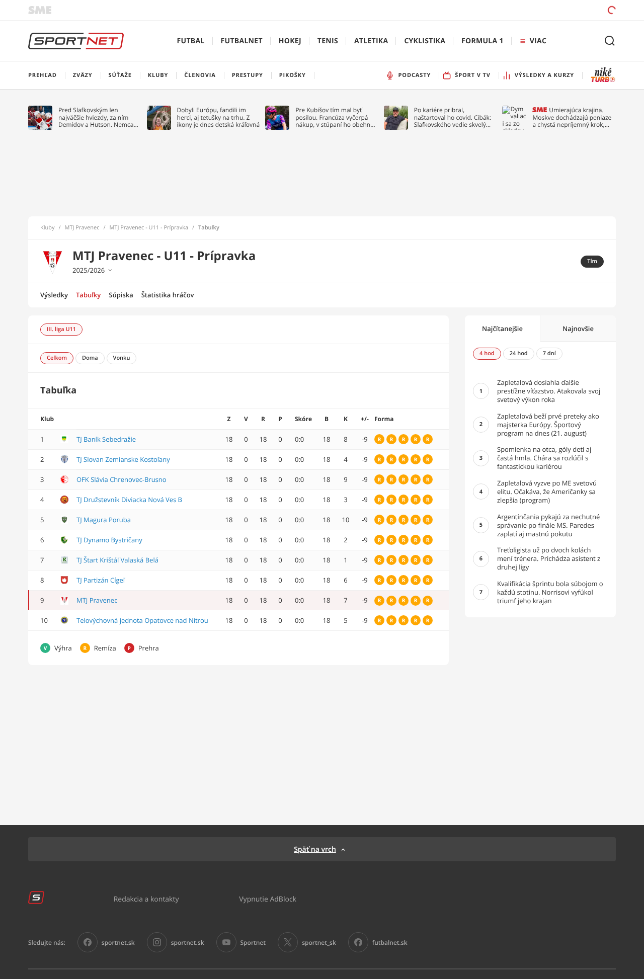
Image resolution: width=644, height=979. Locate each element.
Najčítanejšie (502, 328)
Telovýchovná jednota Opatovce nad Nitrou (142, 620)
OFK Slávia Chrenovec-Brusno (121, 479)
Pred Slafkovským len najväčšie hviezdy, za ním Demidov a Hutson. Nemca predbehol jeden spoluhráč (96, 117)
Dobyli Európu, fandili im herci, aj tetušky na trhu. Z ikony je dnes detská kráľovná (218, 117)
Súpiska (121, 294)
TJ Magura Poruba (103, 519)
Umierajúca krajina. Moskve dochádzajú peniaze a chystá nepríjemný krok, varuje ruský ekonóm (571, 117)
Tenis (327, 41)
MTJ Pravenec (82, 227)
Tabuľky (88, 294)
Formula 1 (482, 41)
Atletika (371, 41)
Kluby (47, 227)
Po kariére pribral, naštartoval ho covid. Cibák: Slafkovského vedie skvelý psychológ (452, 117)
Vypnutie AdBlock (267, 899)
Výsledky (54, 294)
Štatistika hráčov (167, 294)
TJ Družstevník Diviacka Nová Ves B (129, 499)
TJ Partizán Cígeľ (100, 580)
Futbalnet (242, 41)
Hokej (290, 41)
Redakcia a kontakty (146, 899)
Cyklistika (424, 41)
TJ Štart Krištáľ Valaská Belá (117, 559)
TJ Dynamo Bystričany (109, 539)
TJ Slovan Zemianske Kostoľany (123, 459)
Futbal (191, 41)
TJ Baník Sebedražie (106, 439)
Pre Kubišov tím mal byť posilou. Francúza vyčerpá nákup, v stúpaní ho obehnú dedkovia (334, 117)
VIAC (538, 41)
